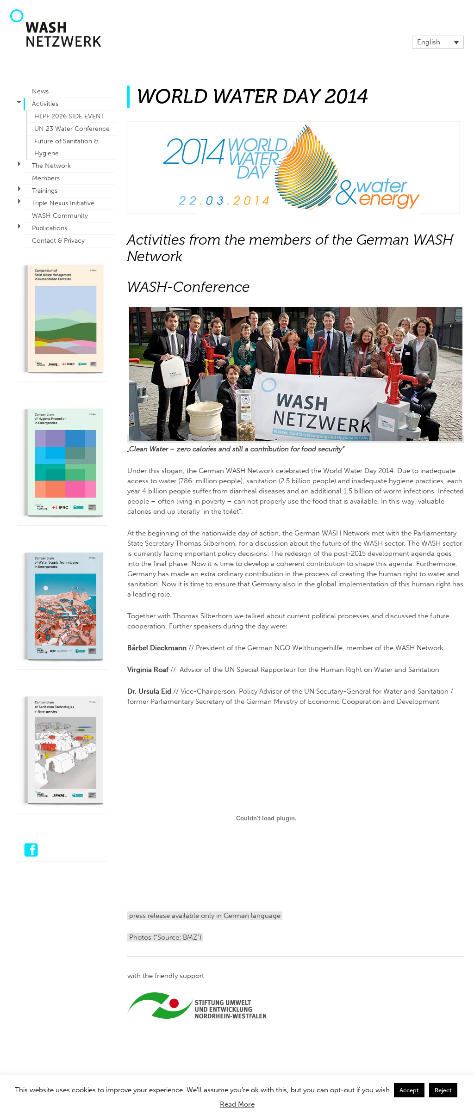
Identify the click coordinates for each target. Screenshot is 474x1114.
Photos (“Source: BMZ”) (165, 937)
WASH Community (60, 216)
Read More (237, 1104)
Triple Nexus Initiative (63, 203)
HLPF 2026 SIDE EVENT (69, 116)
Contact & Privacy (58, 241)
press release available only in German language (205, 915)
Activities (45, 104)
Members (46, 178)
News (40, 91)
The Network (51, 166)
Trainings (44, 191)
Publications (49, 228)
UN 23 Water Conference (72, 129)
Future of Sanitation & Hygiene (66, 147)
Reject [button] (443, 1090)
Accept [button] (409, 1090)
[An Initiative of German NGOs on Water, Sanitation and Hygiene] (55, 44)
